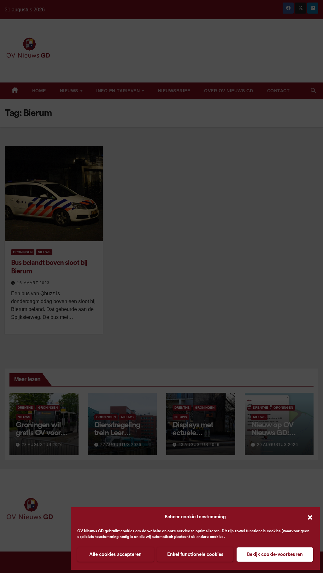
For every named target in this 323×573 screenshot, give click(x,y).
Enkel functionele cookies (195, 554)
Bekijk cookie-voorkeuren (275, 554)
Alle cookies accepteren (115, 554)
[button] (310, 517)
